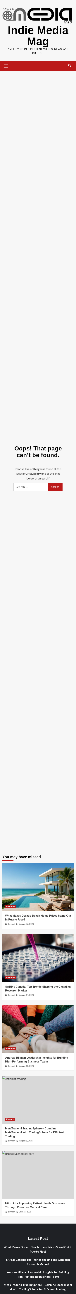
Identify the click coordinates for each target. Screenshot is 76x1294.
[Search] (69, 65)
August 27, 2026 (26, 924)
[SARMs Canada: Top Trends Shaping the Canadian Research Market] (38, 958)
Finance (10, 1119)
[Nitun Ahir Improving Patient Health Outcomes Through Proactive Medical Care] (38, 1175)
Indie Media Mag (38, 36)
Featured (10, 906)
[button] (6, 65)
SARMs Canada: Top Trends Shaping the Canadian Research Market (38, 1262)
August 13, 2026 (26, 1066)
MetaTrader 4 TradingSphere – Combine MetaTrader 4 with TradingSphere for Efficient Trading (34, 1132)
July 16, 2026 (25, 1212)
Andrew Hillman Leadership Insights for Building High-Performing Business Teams (38, 1274)
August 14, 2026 (26, 995)
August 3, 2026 (26, 1141)
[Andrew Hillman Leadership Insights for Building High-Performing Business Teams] (38, 1029)
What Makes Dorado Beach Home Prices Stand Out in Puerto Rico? (38, 1249)
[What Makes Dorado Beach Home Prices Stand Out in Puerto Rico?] (38, 887)
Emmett (11, 924)
